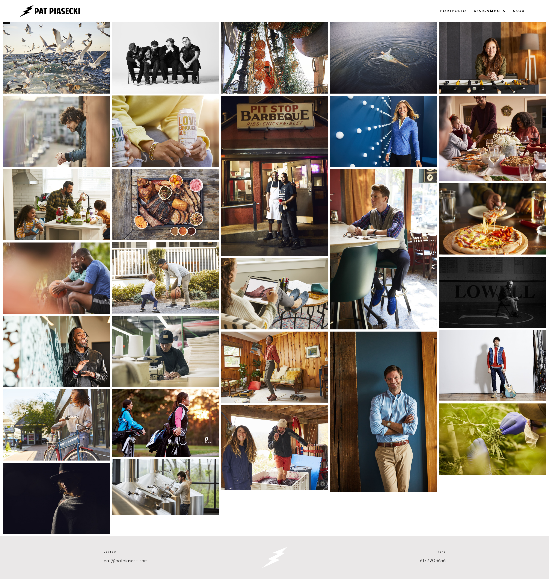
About (520, 11)
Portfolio (453, 11)
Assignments (489, 11)
